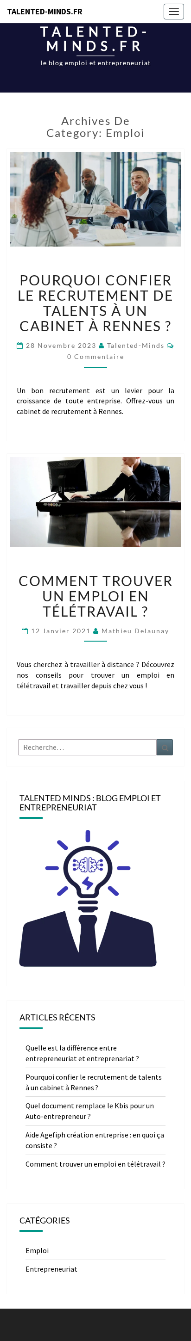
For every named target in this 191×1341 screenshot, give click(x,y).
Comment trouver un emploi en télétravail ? (96, 595)
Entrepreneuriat (51, 1268)
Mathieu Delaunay (135, 631)
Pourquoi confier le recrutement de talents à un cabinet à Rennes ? (95, 303)
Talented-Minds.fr (45, 11)
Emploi (37, 1250)
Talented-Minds (136, 345)
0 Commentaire (95, 356)
